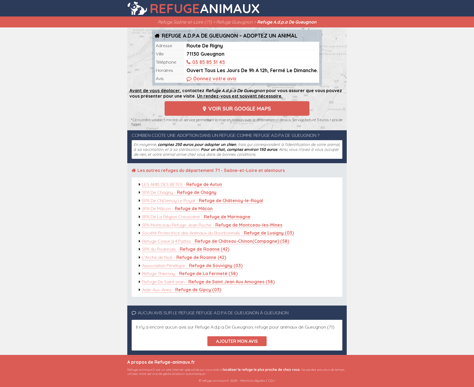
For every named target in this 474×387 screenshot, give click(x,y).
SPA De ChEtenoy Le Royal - (202, 200)
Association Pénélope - (192, 265)
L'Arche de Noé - (184, 257)
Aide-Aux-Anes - (181, 289)
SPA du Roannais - (185, 249)
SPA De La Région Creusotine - (196, 216)
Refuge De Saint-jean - (208, 281)
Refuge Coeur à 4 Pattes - (215, 241)
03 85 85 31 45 (208, 62)
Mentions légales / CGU (257, 380)
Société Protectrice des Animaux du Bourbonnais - (218, 233)
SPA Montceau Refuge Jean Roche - (212, 225)
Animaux (204, 8)
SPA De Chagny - (179, 192)
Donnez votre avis (214, 78)
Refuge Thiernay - (190, 273)
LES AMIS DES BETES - (182, 184)
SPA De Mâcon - (177, 208)
